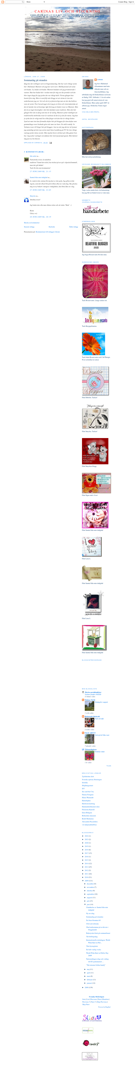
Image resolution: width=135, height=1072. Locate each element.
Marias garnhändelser (93, 692)
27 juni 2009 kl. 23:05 (40, 190)
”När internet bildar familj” (95, 965)
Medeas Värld (90, 700)
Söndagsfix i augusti (101, 702)
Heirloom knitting (88, 803)
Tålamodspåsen (91, 749)
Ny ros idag (90, 913)
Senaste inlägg (29, 227)
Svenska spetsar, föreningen (92, 779)
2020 (87, 843)
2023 (87, 839)
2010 (87, 877)
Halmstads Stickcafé (92, 716)
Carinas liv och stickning (68, 11)
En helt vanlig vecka (93, 949)
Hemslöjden (86, 800)
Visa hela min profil (91, 112)
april (89, 972)
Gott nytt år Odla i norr (102, 735)
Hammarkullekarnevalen (91, 806)
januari (89, 983)
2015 (87, 860)
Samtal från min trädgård (38, 177)
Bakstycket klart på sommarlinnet (98, 933)
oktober (90, 890)
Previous (94, 999)
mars (89, 976)
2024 (87, 836)
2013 (87, 867)
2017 (87, 853)
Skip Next (86, 1004)
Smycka (33, 196)
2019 (87, 846)
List (88, 999)
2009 (87, 880)
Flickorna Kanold (88, 809)
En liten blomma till (93, 920)
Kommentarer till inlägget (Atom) (48, 232)
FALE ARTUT (90, 733)
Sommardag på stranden (35, 80)
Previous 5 (86, 1002)
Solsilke (85, 782)
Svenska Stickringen (96, 996)
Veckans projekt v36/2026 (93, 694)
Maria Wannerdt (87, 797)
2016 (87, 856)
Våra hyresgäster (92, 946)
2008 (87, 987)
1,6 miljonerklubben (89, 824)
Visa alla (109, 766)
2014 (87, 863)
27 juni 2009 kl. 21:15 (40, 171)
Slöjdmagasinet (87, 785)
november (90, 887)
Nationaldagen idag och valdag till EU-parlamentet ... (97, 960)
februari (90, 979)
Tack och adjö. (99, 718)
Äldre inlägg (73, 227)
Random (106, 999)
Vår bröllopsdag (92, 936)
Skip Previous (102, 1002)
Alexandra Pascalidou (90, 821)
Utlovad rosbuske (92, 923)
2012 (87, 870)
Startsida (52, 227)
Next (99, 999)
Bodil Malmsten (88, 818)
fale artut (33, 156)
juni (88, 904)
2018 (87, 849)
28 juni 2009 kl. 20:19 (40, 217)
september (91, 894)
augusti (90, 897)
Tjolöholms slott (88, 776)
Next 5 (93, 1002)
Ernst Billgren (87, 812)
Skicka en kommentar (31, 222)
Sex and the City (88, 791)
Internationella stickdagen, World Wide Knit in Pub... (98, 941)
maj (88, 969)
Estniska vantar (100, 751)
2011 (87, 874)
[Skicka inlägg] (50, 142)
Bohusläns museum (89, 815)
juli (88, 901)
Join (83, 999)
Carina (100, 79)
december (90, 883)
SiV (83, 788)
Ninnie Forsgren (87, 794)
